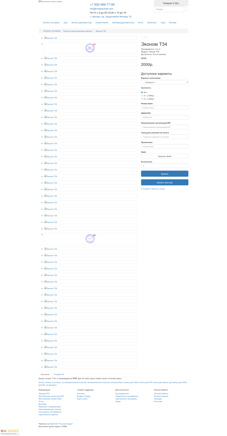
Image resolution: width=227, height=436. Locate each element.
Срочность (146, 87)
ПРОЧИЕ (172, 22)
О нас (41, 401)
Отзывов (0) (59, 374)
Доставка (42, 404)
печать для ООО (131, 382)
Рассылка (158, 401)
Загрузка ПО (44, 393)
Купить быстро (165, 182)
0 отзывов (145, 188)
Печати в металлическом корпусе (77, 31)
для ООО (183, 382)
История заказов (161, 396)
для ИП (42, 385)
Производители (122, 393)
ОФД (163, 22)
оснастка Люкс (116, 382)
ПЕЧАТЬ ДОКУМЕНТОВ (81, 22)
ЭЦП (65, 22)
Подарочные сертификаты (126, 396)
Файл (143, 152)
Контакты (81, 393)
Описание (45, 374)
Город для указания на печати (155, 132)
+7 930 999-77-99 (102, 4)
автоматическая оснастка (98, 382)
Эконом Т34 (100, 31)
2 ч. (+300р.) (149, 98)
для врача (173, 382)
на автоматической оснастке (74, 382)
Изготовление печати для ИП (51, 396)
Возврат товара (83, 396)
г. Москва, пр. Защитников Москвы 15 (110, 16)
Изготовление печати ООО (50, 398)
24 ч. (146, 92)
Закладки (158, 398)
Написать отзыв (158, 188)
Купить (164, 173)
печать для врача (160, 382)
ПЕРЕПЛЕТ (152, 22)
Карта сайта (82, 398)
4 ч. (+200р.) (149, 95)
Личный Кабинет (161, 393)
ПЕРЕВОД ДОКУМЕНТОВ (123, 22)
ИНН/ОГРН (146, 113)
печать (41, 382)
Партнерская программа (126, 398)
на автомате (51, 385)
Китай (157, 49)
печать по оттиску (53, 382)
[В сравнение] (146, 37)
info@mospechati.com (101, 8)
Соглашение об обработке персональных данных (50, 413)
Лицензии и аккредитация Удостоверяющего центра (50, 407)
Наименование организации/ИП (155, 122)
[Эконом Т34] (90, 38)
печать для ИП (145, 382)
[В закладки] (143, 37)
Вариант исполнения (150, 78)
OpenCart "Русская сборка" (61, 423)
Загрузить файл (165, 156)
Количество (146, 161)
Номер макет (147, 103)
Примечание (147, 142)
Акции (118, 401)
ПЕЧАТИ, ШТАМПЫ (51, 22)
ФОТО (140, 22)
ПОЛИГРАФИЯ (102, 22)
